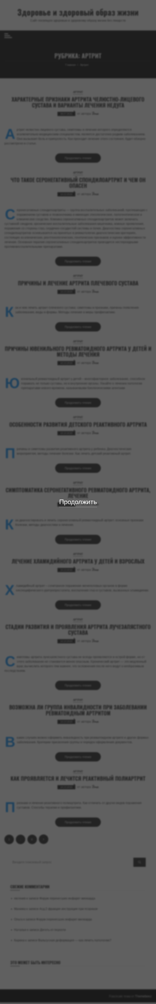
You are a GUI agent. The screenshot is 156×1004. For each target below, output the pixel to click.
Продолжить (78, 501)
